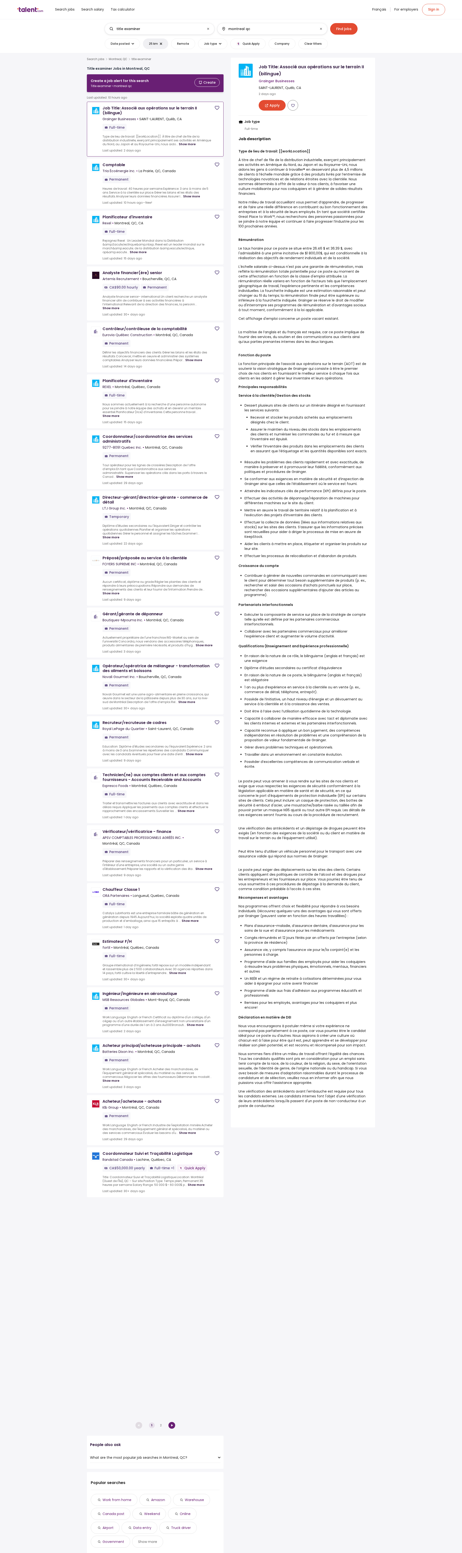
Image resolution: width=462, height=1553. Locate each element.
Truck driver (181, 1527)
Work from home (117, 1499)
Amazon (158, 1499)
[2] (171, 1425)
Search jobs (95, 59)
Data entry (142, 1527)
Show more (187, 144)
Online (185, 1513)
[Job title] (155, 28)
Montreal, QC (118, 59)
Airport (108, 1527)
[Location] (268, 28)
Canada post (113, 1513)
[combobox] (159, 28)
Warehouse (194, 1499)
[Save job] (217, 108)
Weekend (152, 1513)
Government (113, 1541)
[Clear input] (208, 28)
